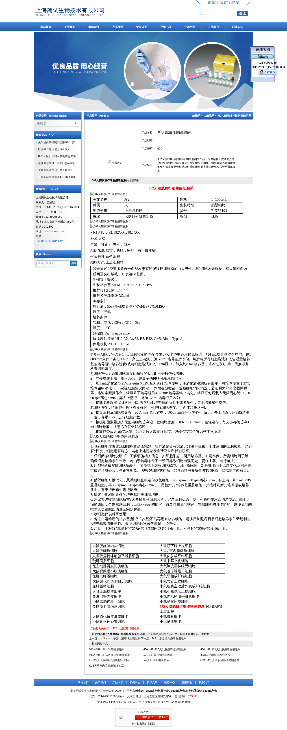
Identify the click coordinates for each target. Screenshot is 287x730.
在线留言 (213, 26)
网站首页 (45, 26)
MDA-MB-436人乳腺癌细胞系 (106, 649)
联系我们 (235, 2)
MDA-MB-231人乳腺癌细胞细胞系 (109, 654)
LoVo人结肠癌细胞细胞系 (215, 654)
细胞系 (196, 115)
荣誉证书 (141, 26)
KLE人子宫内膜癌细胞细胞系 (106, 665)
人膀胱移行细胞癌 (128, 628)
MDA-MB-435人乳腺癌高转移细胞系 (164, 649)
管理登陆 (102, 702)
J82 (115, 628)
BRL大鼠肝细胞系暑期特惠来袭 (57, 156)
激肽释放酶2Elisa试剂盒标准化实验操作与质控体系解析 (71, 163)
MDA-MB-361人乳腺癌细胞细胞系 (220, 649)
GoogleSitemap (180, 702)
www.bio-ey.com (54, 231)
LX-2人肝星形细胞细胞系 (158, 654)
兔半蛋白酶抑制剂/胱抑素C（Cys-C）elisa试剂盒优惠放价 (73, 142)
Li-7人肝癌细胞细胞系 (156, 660)
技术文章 (189, 26)
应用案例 (186, 682)
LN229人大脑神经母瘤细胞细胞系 (109, 660)
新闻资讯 (93, 26)
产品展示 (223, 2)
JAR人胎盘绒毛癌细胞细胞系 (169, 638)
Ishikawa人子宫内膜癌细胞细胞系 (120, 638)
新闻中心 (135, 682)
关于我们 (69, 26)
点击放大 (116, 162)
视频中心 (165, 26)
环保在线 (143, 712)
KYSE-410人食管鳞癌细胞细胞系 (219, 660)
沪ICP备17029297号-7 (130, 702)
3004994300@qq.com (49, 241)
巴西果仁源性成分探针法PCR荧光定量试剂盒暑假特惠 (70, 149)
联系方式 (237, 26)
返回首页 (212, 2)
